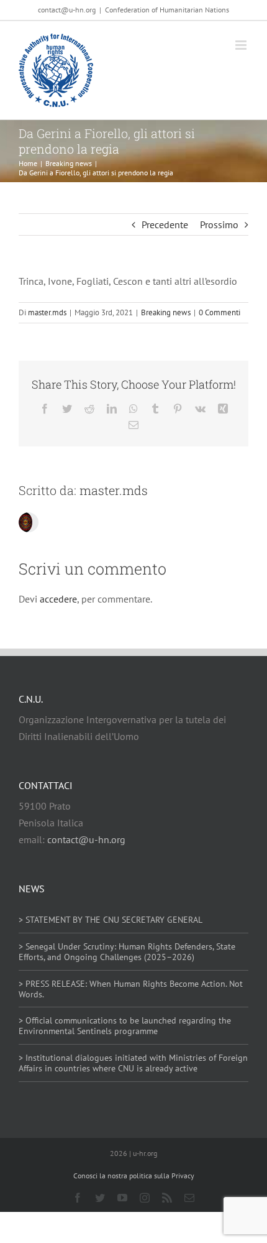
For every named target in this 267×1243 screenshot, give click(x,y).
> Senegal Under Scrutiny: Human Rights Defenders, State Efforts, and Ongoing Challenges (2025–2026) (127, 952)
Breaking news (166, 312)
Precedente (165, 224)
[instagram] (145, 1198)
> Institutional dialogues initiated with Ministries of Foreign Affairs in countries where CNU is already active (133, 1063)
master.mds (47, 312)
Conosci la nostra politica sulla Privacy (133, 1175)
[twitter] (100, 1198)
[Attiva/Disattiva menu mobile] (241, 45)
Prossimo (219, 224)
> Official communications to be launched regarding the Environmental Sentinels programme (125, 1026)
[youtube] (122, 1198)
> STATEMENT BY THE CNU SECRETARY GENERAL (110, 919)
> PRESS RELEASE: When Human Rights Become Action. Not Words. (131, 989)
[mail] (189, 1198)
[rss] (167, 1198)
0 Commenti (219, 312)
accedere (58, 599)
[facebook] (78, 1198)
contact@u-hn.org (86, 839)
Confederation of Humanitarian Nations (167, 9)
